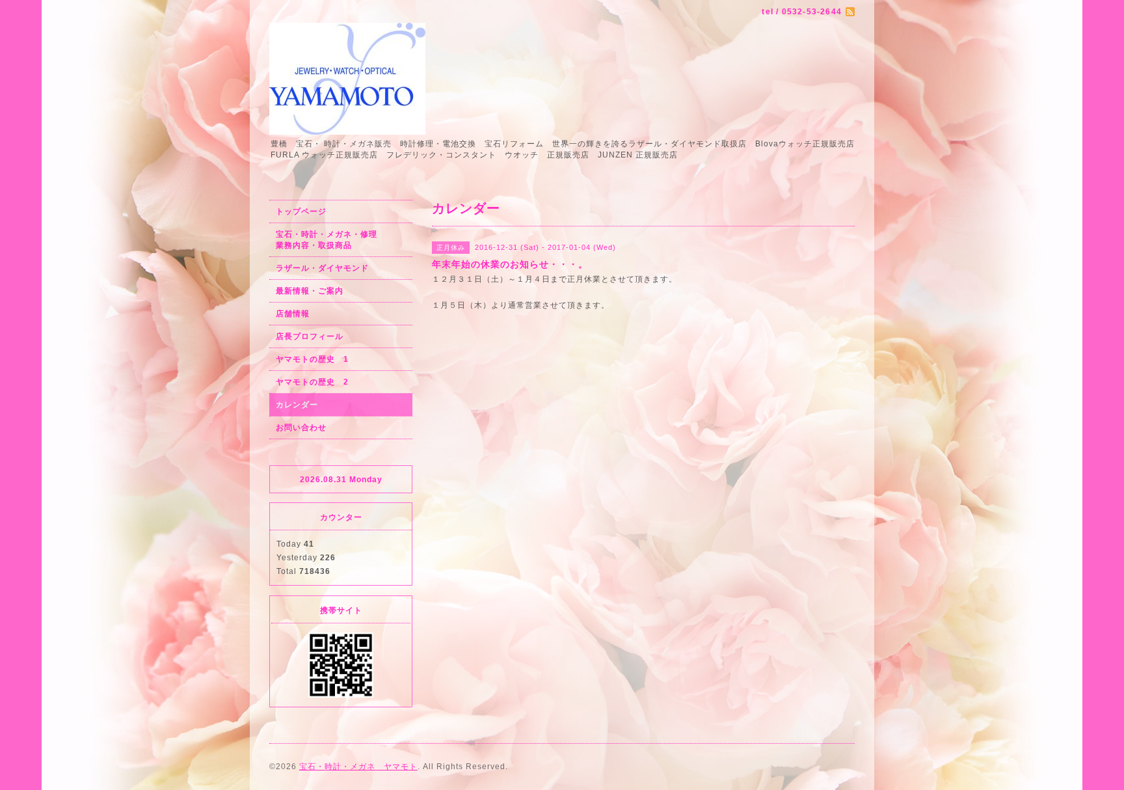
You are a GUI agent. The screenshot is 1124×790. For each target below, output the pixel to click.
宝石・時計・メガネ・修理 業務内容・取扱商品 (340, 240)
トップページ (301, 211)
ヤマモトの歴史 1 (312, 359)
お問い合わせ (301, 427)
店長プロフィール (309, 336)
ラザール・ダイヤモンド (322, 268)
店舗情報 (293, 313)
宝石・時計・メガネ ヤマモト (358, 766)
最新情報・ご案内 (309, 290)
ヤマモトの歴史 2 (312, 382)
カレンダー (297, 404)
